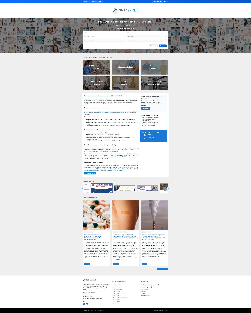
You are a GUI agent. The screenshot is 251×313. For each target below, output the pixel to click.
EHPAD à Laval (115, 303)
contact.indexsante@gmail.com (93, 298)
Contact (166, 310)
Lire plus (87, 264)
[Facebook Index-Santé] (165, 1)
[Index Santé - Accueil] (125, 10)
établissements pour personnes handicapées (113, 112)
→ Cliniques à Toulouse (148, 139)
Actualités (94, 1)
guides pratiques (128, 167)
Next (168, 188)
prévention (87, 232)
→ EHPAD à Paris (146, 134)
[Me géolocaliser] (165, 40)
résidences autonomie (95, 112)
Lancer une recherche (90, 173)
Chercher (163, 46)
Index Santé (86, 310)
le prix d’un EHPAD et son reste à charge (100, 169)
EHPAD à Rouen (116, 291)
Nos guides (143, 291)
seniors (124, 232)
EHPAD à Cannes (116, 293)
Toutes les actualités (162, 269)
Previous (82, 188)
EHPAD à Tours (115, 295)
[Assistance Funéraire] (104, 188)
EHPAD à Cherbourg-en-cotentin (120, 297)
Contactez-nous (145, 108)
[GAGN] (146, 188)
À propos (143, 293)
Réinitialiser (153, 46)
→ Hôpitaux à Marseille (148, 137)
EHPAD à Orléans (116, 299)
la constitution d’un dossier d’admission (115, 170)
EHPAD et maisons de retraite (126, 111)
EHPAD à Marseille (116, 287)
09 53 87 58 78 (88, 296)
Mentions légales (158, 310)
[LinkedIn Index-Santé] (167, 1)
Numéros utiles (158, 1)
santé (92, 232)
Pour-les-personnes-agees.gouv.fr (149, 285)
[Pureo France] (125, 188)
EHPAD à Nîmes (116, 285)
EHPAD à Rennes (116, 301)
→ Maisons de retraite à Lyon (149, 136)
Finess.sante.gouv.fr (146, 287)
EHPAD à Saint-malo (117, 289)
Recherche (86, 1)
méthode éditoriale (121, 157)
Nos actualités (144, 289)
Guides (101, 1)
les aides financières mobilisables (118, 169)
